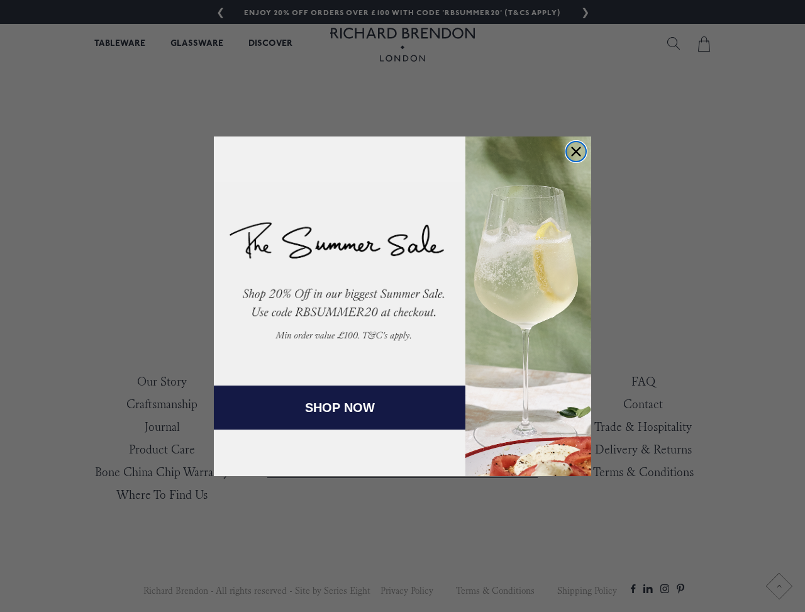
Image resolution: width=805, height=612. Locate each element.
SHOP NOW (340, 407)
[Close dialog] (576, 152)
